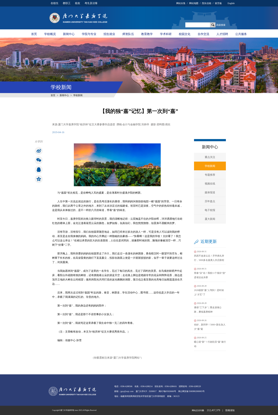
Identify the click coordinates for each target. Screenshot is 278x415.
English (231, 3)
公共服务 (241, 34)
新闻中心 (69, 34)
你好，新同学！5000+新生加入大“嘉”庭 (209, 324)
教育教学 (147, 34)
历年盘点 (210, 201)
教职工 (67, 3)
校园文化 (184, 34)
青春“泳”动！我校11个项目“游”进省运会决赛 (210, 273)
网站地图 (193, 3)
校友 (77, 3)
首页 (34, 34)
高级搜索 (220, 25)
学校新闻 (78, 95)
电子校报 (210, 210)
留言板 (218, 3)
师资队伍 (128, 34)
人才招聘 (222, 34)
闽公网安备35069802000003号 (191, 391)
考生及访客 (91, 3)
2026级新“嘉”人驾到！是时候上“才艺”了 (209, 290)
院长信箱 (206, 3)
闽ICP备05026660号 (167, 391)
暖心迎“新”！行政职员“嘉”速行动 (210, 342)
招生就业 (109, 34)
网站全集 (180, 3)
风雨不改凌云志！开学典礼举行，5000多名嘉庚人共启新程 (209, 255)
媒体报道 (210, 192)
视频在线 (210, 183)
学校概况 (50, 34)
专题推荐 (210, 174)
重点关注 (210, 157)
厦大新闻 (210, 218)
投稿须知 (230, 410)
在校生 (54, 3)
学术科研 (166, 34)
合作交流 (203, 34)
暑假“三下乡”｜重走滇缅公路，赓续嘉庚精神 (208, 307)
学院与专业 (89, 34)
